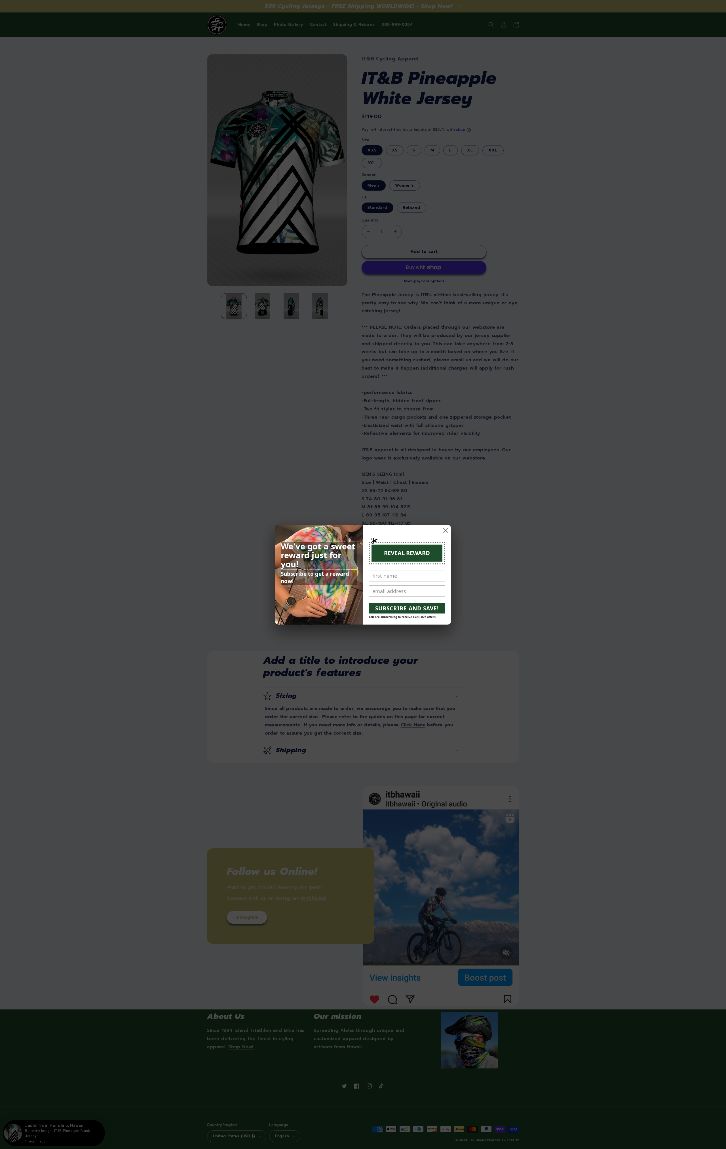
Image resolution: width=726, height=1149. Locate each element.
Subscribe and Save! (407, 608)
